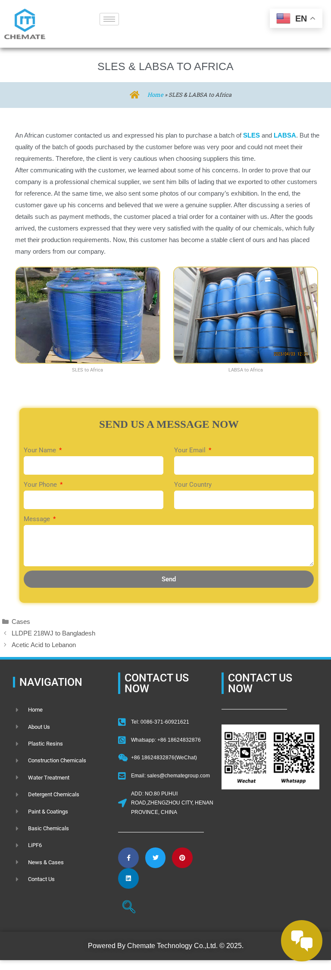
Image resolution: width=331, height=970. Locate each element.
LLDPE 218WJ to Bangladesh (53, 633)
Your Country (193, 484)
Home (155, 94)
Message (38, 519)
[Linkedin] (128, 878)
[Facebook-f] (128, 857)
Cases (21, 621)
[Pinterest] (182, 857)
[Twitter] (155, 857)
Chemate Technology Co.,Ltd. (172, 945)
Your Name (41, 450)
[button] (128, 908)
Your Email (190, 450)
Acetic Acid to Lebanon (44, 644)
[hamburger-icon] (109, 19)
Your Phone (41, 484)
